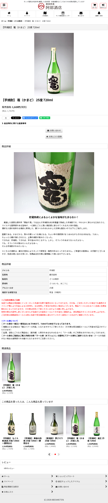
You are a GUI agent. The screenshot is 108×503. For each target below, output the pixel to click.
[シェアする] (6, 118)
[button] (4, 6)
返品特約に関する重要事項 (15, 123)
